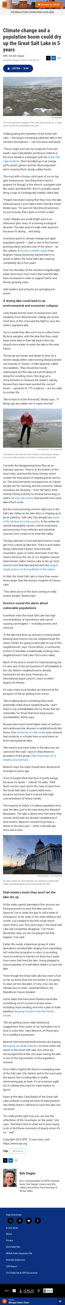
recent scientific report (34, 250)
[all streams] (61, 1301)
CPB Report (11, 1266)
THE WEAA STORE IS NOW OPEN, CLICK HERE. (33, 12)
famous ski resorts (22, 498)
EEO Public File (13, 1247)
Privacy (9, 1240)
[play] (4, 1301)
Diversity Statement (15, 1260)
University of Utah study (31, 732)
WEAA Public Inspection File (19, 1253)
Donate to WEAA (50, 4)
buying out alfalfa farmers (22, 1045)
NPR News (18, 1151)
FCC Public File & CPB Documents (21, 1273)
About (9, 1234)
